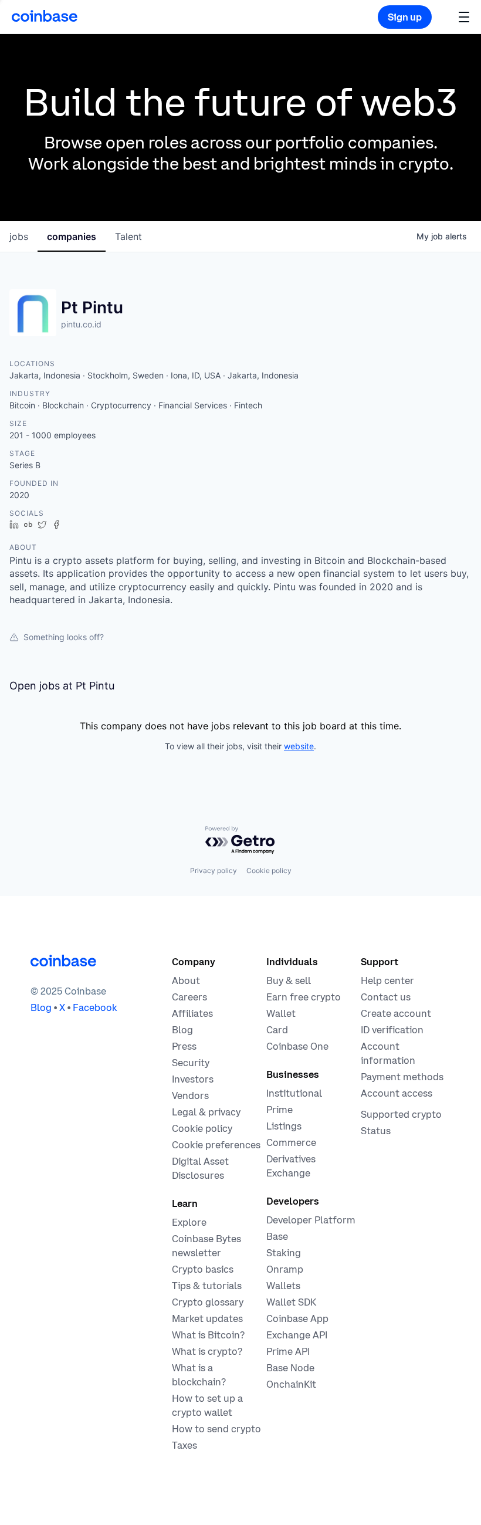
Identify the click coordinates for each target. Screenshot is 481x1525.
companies (71, 236)
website (299, 746)
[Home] (44, 16)
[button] (464, 17)
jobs (18, 236)
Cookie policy (269, 870)
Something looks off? (63, 637)
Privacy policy (213, 870)
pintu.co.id (81, 324)
